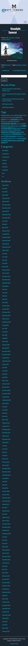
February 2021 (6, 305)
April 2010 (4, 624)
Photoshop (16, 134)
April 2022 (4, 263)
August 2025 (5, 185)
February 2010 (6, 631)
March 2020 (5, 341)
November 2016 (6, 471)
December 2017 (6, 429)
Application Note (4, 117)
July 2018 (4, 406)
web (2, 140)
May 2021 (4, 295)
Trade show (10, 138)
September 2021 (6, 282)
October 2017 (5, 436)
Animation (24, 115)
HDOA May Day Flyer (7, 104)
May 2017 (4, 452)
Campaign (14, 119)
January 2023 (5, 234)
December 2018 (6, 390)
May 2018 (4, 413)
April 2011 (4, 595)
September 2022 (6, 247)
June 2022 (5, 256)
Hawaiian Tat (5, 70)
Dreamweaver (5, 157)
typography (16, 138)
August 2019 (5, 364)
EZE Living (18, 126)
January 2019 (5, 387)
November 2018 (6, 393)
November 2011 (6, 585)
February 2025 (6, 198)
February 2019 (6, 383)
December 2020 (6, 312)
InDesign (12, 132)
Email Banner (11, 126)
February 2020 (6, 344)
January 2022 (5, 273)
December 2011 (6, 582)
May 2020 (4, 335)
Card (19, 119)
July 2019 (4, 367)
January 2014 (5, 520)
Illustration (18, 65)
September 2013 (6, 533)
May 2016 (4, 484)
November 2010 (6, 608)
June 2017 (5, 449)
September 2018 (6, 400)
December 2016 (6, 468)
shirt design (19, 136)
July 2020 (4, 328)
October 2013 (5, 530)
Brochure (8, 119)
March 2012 (5, 572)
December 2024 (6, 204)
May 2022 (4, 260)
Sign (23, 136)
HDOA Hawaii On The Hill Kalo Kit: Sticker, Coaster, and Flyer (13, 99)
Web (3, 173)
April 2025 (4, 191)
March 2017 (5, 458)
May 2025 (4, 188)
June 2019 (5, 370)
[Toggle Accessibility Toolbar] (3, 10)
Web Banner (8, 140)
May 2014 (4, 514)
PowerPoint (5, 170)
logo (10, 134)
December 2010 (6, 605)
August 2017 (5, 442)
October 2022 (5, 243)
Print (7, 136)
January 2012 (5, 579)
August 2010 (5, 618)
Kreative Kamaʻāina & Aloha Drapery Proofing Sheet (13, 94)
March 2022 (5, 266)
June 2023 (5, 221)
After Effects (11, 115)
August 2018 (5, 403)
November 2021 (6, 279)
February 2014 (6, 517)
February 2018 (6, 423)
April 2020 (4, 338)
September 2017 (6, 439)
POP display (23, 134)
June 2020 (5, 331)
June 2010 (5, 621)
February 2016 (6, 491)
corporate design (9, 123)
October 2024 (5, 211)
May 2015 (4, 507)
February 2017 (6, 462)
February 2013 (6, 550)
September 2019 (6, 361)
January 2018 (5, 426)
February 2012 (6, 576)
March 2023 (5, 227)
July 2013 (4, 536)
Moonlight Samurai (14, 30)
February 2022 (6, 269)
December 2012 (6, 556)
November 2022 (6, 240)
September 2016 (6, 475)
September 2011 (6, 592)
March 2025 (5, 195)
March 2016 (5, 488)
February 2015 (6, 510)
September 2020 (6, 322)
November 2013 (6, 527)
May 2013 (4, 540)
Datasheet (19, 123)
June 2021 (5, 292)
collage (6, 121)
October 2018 (5, 396)
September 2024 (6, 214)
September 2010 (6, 615)
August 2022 (5, 250)
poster (3, 136)
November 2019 (6, 354)
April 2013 (4, 543)
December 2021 (6, 276)
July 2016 (4, 481)
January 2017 (5, 465)
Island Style (20, 132)
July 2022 (4, 253)
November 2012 (6, 559)
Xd (7, 142)
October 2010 (5, 611)
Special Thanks (14, 643)
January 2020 (5, 348)
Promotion (12, 136)
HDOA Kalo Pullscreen (8, 107)
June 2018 (5, 409)
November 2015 (6, 501)
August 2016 (5, 478)
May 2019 (4, 374)
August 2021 (5, 286)
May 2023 (4, 224)
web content (17, 140)
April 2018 (4, 416)
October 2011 (5, 589)
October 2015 (5, 504)
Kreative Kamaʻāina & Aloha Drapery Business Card (11, 89)
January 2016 (5, 494)
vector (2, 66)
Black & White (12, 117)
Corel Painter (5, 153)
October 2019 (5, 357)
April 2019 (4, 377)
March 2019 (5, 380)
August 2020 (5, 325)
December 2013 (6, 523)
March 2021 (5, 302)
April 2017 (4, 455)
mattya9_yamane (5, 39)
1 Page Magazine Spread (19, 70)
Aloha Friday (18, 115)
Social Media (4, 138)
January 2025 (5, 201)
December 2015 (6, 497)
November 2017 (6, 432)
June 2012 (5, 566)
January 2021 (5, 309)
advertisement (5, 115)
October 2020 (5, 318)
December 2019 (6, 351)
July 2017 (4, 445)
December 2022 (6, 237)
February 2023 (6, 230)
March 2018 (5, 419)
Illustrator (8, 65)
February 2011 (6, 602)
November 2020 (6, 315)
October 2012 (5, 563)
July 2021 (4, 289)
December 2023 (6, 217)
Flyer (14, 128)
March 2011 (5, 598)
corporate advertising (13, 121)
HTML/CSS (11, 130)
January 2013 (5, 553)
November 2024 (6, 208)
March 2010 (5, 628)
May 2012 (4, 569)
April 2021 (4, 299)
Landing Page (5, 134)
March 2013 (5, 546)
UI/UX (20, 138)
